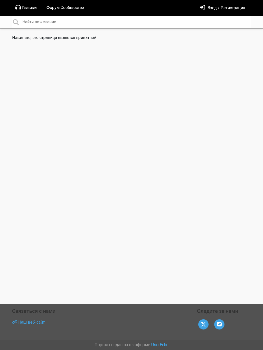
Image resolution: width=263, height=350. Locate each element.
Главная (29, 7)
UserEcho (159, 344)
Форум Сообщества (65, 7)
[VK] (219, 324)
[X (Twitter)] (203, 324)
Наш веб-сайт (31, 322)
